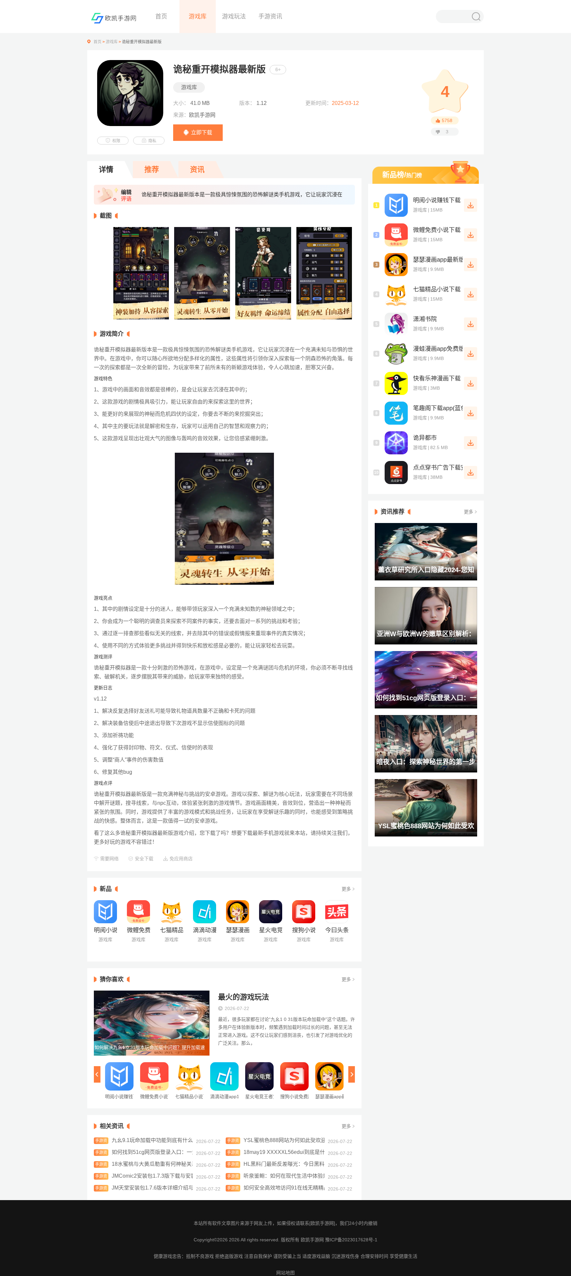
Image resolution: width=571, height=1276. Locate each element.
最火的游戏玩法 (243, 997)
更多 (346, 889)
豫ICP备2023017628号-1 (351, 1239)
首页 (161, 16)
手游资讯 (270, 16)
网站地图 (285, 1272)
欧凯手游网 (313, 1239)
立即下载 (201, 132)
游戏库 (198, 16)
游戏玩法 (234, 16)
